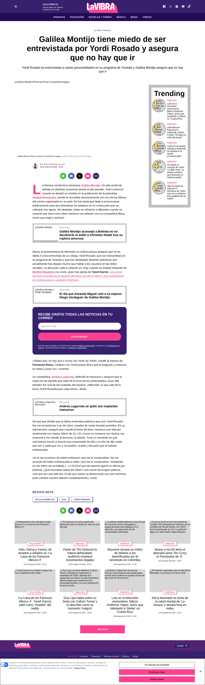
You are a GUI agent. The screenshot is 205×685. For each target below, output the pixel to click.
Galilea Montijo (45, 499)
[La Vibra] (102, 8)
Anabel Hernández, (45, 197)
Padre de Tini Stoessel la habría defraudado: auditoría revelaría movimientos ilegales (80, 555)
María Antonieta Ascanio (54, 164)
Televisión (77, 17)
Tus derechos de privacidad (157, 665)
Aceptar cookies (157, 679)
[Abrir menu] (16, 6)
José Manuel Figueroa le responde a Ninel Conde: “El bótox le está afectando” (176, 132)
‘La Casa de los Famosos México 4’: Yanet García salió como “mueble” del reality (35, 603)
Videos (147, 17)
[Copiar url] (96, 176)
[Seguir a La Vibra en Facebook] (164, 6)
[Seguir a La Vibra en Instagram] (177, 6)
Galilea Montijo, (91, 185)
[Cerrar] (200, 671)
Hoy (64, 499)
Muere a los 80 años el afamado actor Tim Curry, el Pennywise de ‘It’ (170, 553)
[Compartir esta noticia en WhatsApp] (63, 176)
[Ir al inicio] (23, 646)
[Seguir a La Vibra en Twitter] (170, 6)
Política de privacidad (85, 346)
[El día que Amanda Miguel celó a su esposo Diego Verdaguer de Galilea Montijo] (46, 289)
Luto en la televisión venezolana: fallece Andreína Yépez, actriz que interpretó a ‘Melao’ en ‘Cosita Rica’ (176, 111)
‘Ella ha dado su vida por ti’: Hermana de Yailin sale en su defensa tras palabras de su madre (176, 192)
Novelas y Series (100, 17)
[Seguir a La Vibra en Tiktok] (189, 6)
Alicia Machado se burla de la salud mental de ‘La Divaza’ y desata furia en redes (170, 603)
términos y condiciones (78, 348)
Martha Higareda (43, 271)
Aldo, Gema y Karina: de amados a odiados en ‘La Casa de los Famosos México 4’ (35, 555)
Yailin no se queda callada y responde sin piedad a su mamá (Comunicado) (176, 151)
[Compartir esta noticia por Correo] (88, 176)
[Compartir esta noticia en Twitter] (79, 176)
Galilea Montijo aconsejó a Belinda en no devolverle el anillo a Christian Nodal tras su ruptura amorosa (91, 235)
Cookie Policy (80, 668)
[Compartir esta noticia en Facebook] (71, 176)
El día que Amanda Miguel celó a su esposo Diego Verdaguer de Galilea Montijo (90, 295)
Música (121, 17)
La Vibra (97, 30)
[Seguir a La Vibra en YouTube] (183, 6)
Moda (134, 17)
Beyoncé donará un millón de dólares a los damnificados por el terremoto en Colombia (125, 555)
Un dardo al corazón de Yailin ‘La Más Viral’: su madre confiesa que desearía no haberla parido (175, 171)
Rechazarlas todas (157, 672)
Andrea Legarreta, (63, 376)
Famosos (59, 17)
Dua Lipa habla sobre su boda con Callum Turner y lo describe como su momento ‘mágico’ (80, 603)
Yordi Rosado (82, 499)
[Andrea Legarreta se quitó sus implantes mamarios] (46, 402)
